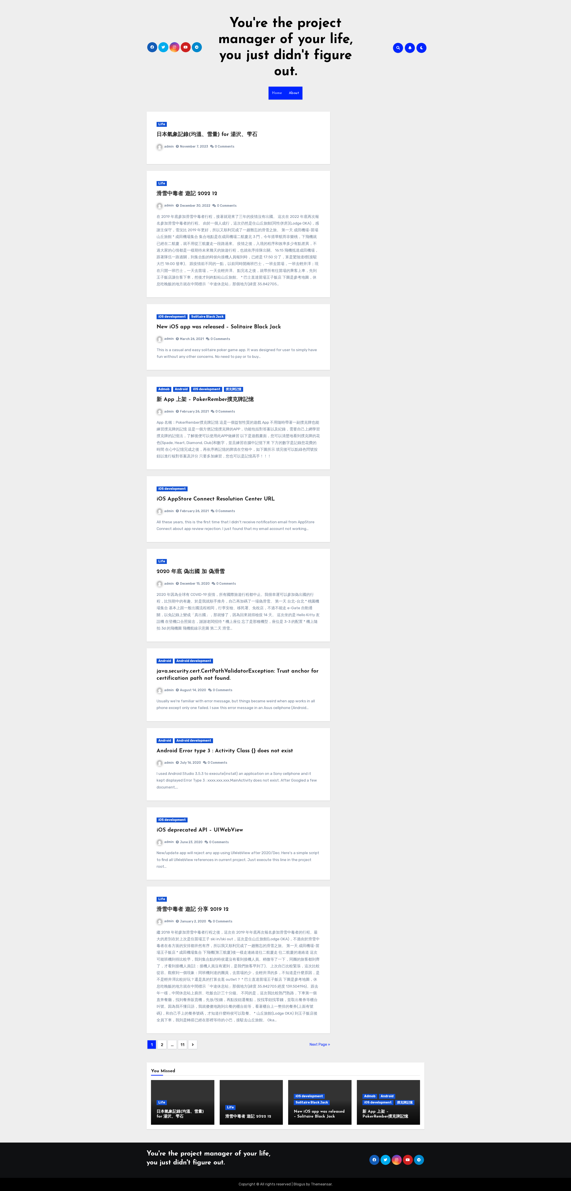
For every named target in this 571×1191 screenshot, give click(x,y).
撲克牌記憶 (233, 389)
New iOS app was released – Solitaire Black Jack (219, 327)
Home (277, 93)
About (294, 93)
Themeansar (321, 1184)
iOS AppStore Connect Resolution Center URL (216, 499)
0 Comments (224, 146)
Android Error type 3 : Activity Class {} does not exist (225, 751)
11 (182, 1044)
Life (161, 124)
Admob (164, 389)
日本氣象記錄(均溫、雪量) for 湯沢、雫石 (207, 134)
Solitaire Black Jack (207, 317)
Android (181, 389)
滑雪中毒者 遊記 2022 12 (187, 193)
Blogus (299, 1184)
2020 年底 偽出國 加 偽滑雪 (191, 571)
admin (169, 146)
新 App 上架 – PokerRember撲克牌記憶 (205, 399)
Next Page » (320, 1044)
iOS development (172, 317)
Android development (193, 661)
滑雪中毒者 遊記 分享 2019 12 (193, 909)
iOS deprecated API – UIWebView (200, 830)
